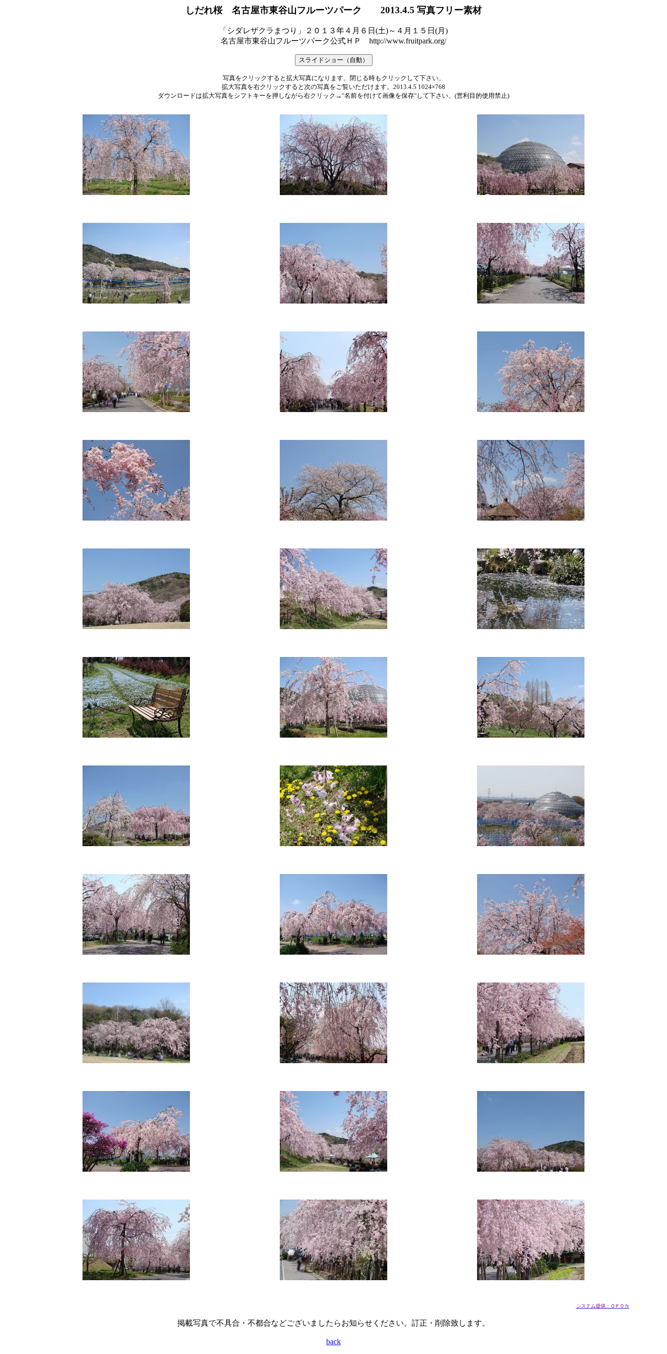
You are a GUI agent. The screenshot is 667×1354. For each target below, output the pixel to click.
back (333, 1341)
